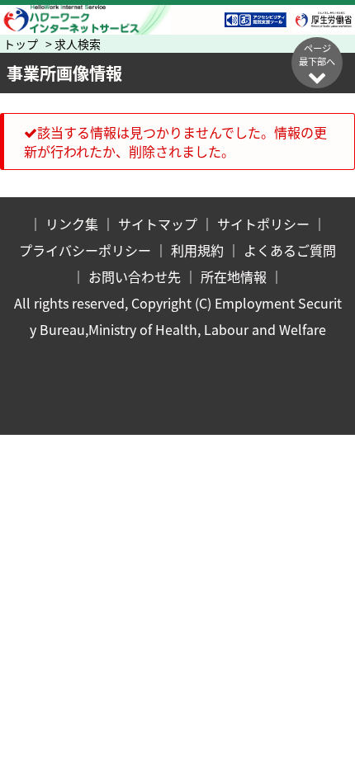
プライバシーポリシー (85, 250)
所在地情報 (234, 276)
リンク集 (71, 224)
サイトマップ (157, 224)
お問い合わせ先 (134, 276)
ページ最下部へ (317, 54)
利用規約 (197, 250)
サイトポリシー (263, 224)
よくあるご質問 (290, 250)
